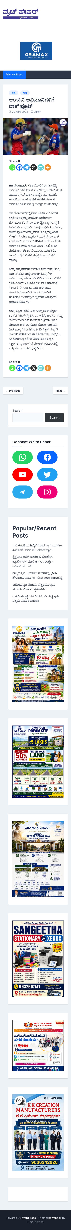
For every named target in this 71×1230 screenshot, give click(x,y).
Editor (37, 111)
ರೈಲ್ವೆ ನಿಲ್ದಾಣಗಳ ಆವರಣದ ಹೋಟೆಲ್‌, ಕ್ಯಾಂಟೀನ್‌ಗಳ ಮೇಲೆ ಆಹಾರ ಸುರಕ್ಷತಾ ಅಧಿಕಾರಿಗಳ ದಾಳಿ (32, 561)
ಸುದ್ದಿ (25, 93)
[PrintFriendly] (41, 167)
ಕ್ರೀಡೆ (13, 93)
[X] (33, 167)
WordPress (29, 1217)
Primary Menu (14, 74)
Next (60, 390)
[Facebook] (19, 167)
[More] (48, 167)
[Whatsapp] (12, 167)
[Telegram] (26, 167)
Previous (13, 390)
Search (17, 410)
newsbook (55, 1217)
